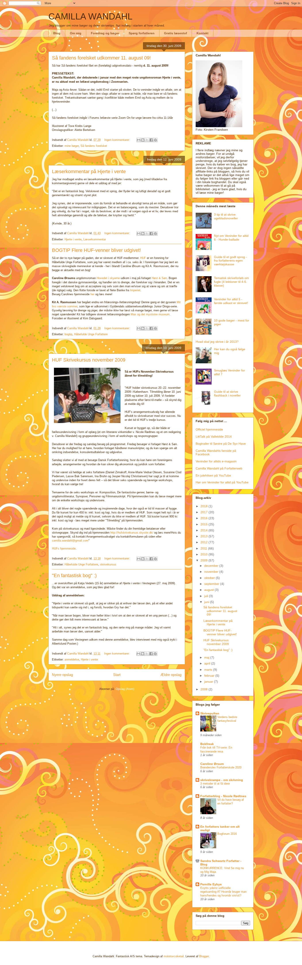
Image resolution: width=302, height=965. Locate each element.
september (212, 584)
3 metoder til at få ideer (215, 783)
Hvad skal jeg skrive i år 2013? (217, 341)
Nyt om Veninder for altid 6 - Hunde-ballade (231, 237)
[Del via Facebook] (151, 140)
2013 (204, 536)
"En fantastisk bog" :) (74, 575)
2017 (204, 512)
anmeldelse (72, 659)
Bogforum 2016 (227, 833)
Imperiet (135, 290)
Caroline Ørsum (212, 764)
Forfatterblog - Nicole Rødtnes (223, 796)
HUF (143, 258)
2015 (204, 524)
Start (116, 675)
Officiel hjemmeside (209, 429)
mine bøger (72, 145)
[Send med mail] (138, 140)
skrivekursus (108, 564)
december (211, 565)
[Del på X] (147, 140)
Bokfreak (207, 744)
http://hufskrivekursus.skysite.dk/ (131, 532)
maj (207, 657)
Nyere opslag (62, 675)
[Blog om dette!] (143, 140)
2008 (204, 689)
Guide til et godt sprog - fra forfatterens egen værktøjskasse (230, 260)
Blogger (204, 956)
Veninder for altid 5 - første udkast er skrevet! (231, 301)
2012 (204, 542)
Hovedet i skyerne (109, 278)
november (211, 571)
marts (208, 669)
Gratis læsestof (175, 33)
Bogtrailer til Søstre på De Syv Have (221, 443)
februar (209, 675)
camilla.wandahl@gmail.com (70, 540)
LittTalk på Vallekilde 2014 (214, 436)
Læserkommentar (94, 239)
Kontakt (202, 33)
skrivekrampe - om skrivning (221, 780)
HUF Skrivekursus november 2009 (88, 360)
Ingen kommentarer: (117, 140)
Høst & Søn (159, 278)
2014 (204, 530)
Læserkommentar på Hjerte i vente (89, 171)
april (207, 663)
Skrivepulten (209, 713)
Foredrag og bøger (105, 33)
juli (206, 596)
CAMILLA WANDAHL (90, 16)
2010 (204, 554)
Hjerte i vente (73, 239)
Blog (56, 33)
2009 (204, 560)
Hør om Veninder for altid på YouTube (222, 482)
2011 (204, 548)
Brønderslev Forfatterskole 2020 (220, 767)
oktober (210, 578)
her (92, 294)
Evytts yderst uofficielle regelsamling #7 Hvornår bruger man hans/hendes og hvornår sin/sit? (223, 891)
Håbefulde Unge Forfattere (91, 334)
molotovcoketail (174, 956)
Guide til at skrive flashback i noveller (227, 393)
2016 (204, 518)
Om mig (75, 33)
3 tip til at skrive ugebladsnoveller (226, 216)
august (209, 590)
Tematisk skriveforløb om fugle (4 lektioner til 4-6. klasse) (231, 281)
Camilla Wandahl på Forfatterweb (219, 468)
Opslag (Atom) (125, 689)
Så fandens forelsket (93, 145)
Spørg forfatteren (142, 33)
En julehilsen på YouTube (213, 475)
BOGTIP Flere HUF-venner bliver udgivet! (96, 250)
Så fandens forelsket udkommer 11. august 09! (101, 58)
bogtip (68, 334)
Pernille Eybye (211, 884)
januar (209, 681)
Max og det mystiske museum (150, 314)
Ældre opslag (171, 675)
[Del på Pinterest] (155, 140)
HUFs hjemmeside (64, 548)
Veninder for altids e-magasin (216, 461)
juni (207, 602)
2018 (204, 506)
